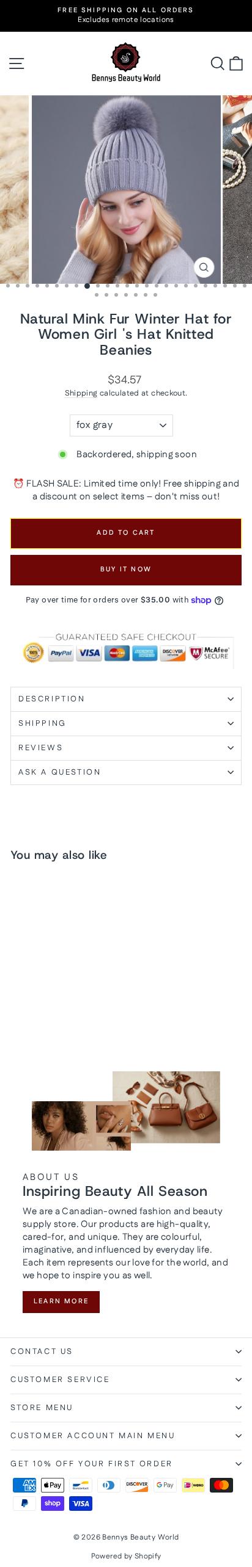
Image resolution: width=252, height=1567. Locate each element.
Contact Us (41, 1351)
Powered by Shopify (126, 1556)
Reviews (40, 747)
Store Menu (41, 1407)
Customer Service (60, 1379)
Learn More (61, 1301)
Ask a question (59, 772)
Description (52, 698)
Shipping (81, 393)
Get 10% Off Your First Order (91, 1463)
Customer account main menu (93, 1435)
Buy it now (126, 569)
